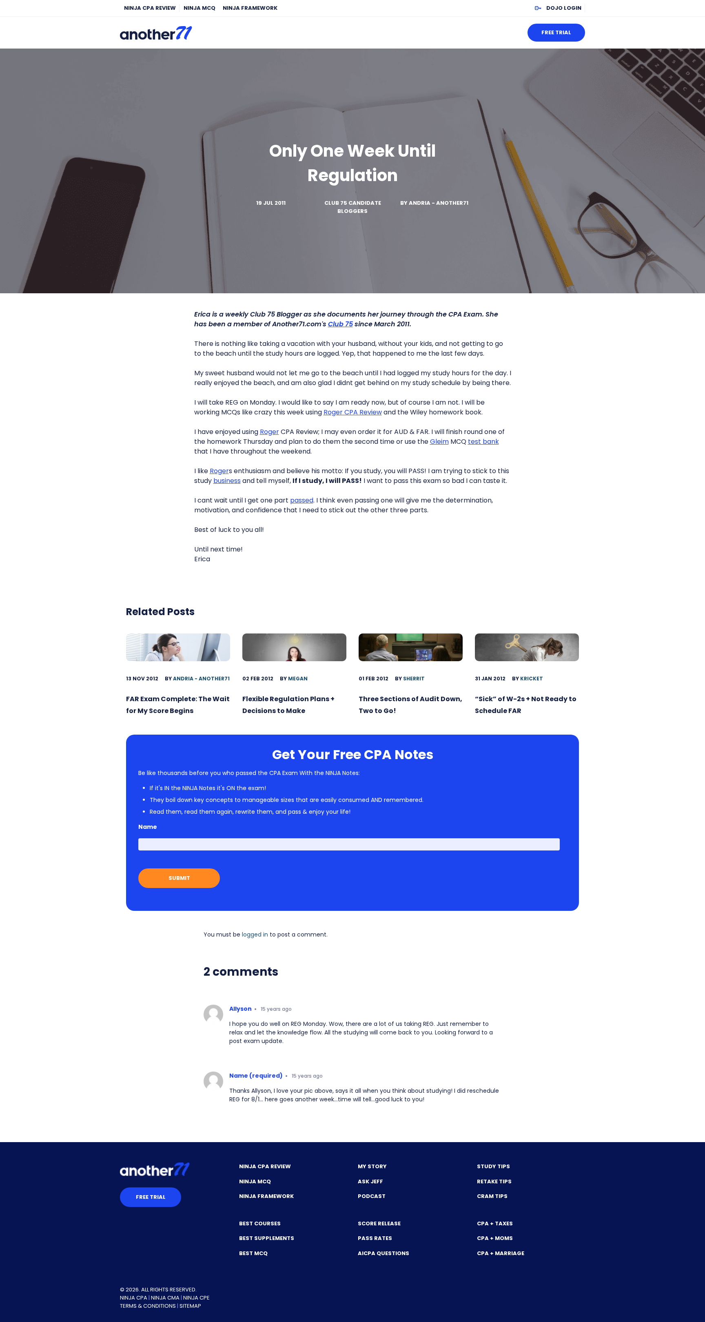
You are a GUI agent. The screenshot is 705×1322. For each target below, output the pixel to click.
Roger (269, 431)
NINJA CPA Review (150, 8)
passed (301, 500)
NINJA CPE (196, 1298)
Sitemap (190, 1306)
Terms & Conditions (148, 1306)
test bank (483, 441)
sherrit (414, 678)
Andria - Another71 (438, 203)
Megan (298, 678)
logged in (255, 934)
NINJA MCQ (199, 8)
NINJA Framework (250, 8)
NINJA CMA (165, 1298)
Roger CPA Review (353, 412)
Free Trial (556, 32)
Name (147, 826)
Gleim (439, 441)
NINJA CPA (133, 1298)
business (227, 480)
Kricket (531, 678)
